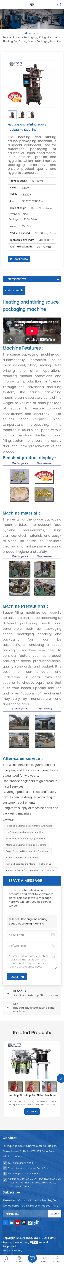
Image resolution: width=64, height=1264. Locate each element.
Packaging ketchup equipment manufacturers (29, 825)
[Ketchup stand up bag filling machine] (32, 1067)
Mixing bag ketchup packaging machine (26, 844)
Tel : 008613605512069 (20, 1163)
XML (5, 1250)
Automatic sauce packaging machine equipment (30, 870)
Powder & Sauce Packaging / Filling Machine (30, 37)
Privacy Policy (15, 1250)
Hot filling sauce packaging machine (24, 832)
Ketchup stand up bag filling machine (32, 1095)
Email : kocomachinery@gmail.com (28, 1168)
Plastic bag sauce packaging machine (25, 838)
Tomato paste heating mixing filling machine (28, 863)
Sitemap (19, 1242)
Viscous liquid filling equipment (22, 857)
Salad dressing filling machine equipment (27, 851)
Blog (27, 1242)
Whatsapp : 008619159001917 (24, 1173)
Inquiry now (20, 258)
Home (31, 33)
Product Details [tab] (13, 291)
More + (32, 1111)
